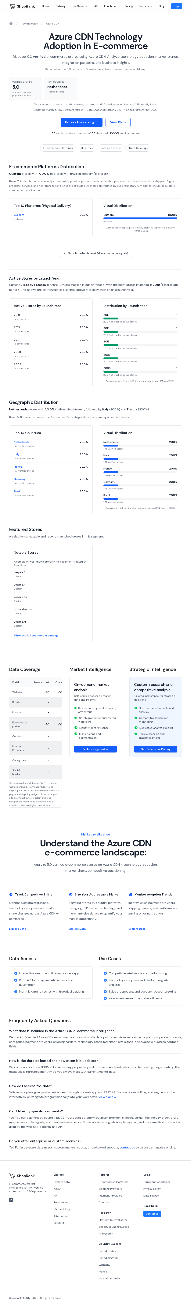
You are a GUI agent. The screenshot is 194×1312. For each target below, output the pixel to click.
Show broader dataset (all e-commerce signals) (98, 253)
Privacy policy (152, 1188)
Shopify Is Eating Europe (114, 1226)
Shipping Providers (110, 1188)
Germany (19, 479)
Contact (59, 1223)
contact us (127, 1147)
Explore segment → (95, 749)
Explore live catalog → (81, 122)
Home (45, 6)
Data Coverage (138, 148)
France (18, 466)
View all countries (109, 1278)
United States (107, 1251)
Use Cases (78, 6)
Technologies (29, 23)
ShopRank (26, 6)
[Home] (11, 23)
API (96, 6)
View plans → (107, 1097)
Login (177, 6)
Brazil (17, 491)
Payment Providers (110, 1195)
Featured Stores (111, 148)
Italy (16, 454)
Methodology (62, 1209)
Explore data (62, 1182)
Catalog (61, 6)
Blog (161, 6)
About (58, 1188)
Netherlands (21, 442)
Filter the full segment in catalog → (37, 635)
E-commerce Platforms (58, 148)
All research (106, 1233)
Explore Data (19, 928)
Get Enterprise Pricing (156, 749)
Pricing (129, 6)
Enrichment (111, 6)
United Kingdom (109, 1258)
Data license (151, 1195)
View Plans (118, 122)
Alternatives (61, 1216)
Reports (144, 6)
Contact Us (152, 1213)
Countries (87, 148)
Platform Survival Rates (113, 1220)
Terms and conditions (157, 1182)
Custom (19, 215)
